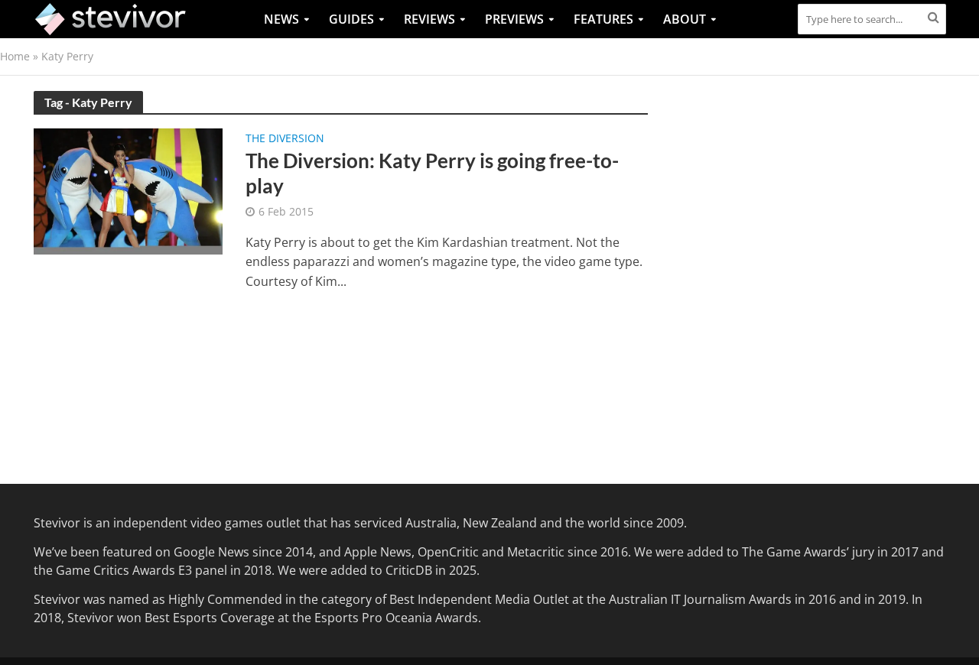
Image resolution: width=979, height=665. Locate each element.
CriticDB (408, 570)
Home (15, 56)
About (684, 19)
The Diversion (285, 139)
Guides (351, 19)
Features (603, 19)
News (281, 19)
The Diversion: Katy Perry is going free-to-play (432, 173)
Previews (514, 19)
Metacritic (535, 551)
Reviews (429, 19)
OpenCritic (448, 551)
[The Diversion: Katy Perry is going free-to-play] (128, 190)
